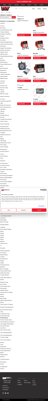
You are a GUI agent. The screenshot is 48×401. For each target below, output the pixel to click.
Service (23, 4)
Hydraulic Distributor (5, 50)
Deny (9, 210)
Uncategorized (3, 366)
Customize (23, 210)
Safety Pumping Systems (6, 300)
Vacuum (2, 368)
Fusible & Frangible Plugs (6, 42)
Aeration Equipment (5, 250)
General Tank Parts (4, 96)
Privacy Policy (5, 387)
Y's (1, 245)
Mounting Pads (3, 62)
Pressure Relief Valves (5, 271)
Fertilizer (2, 83)
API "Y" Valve (3, 167)
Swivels (2, 302)
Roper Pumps (3, 298)
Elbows (2, 231)
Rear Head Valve (4, 68)
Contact (41, 4)
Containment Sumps (5, 313)
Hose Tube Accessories (5, 107)
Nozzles (2, 296)
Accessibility (5, 389)
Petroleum (2, 160)
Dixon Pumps (3, 284)
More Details (21, 35)
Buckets (2, 342)
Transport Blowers (4, 275)
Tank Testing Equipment (6, 332)
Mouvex (2, 294)
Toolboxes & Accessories (6, 119)
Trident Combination (5, 74)
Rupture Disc (3, 70)
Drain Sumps (3, 179)
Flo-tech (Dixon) (4, 156)
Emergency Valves (4, 38)
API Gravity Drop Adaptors (6, 175)
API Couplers (3, 362)
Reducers (2, 241)
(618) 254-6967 (7, 382)
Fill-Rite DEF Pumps (5, 315)
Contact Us (5, 385)
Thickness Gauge (4, 337)
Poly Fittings (3, 140)
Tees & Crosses (3, 243)
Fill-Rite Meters (4, 318)
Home (4, 4)
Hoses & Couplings (4, 124)
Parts (10, 4)
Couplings (2, 132)
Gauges (2, 263)
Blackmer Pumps (4, 282)
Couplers (2, 256)
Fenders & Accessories (5, 105)
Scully (1, 158)
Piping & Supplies (4, 224)
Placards (2, 113)
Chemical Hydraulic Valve (6, 30)
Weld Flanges (3, 220)
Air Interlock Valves (4, 165)
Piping (1, 239)
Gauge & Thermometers (6, 48)
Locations (19, 384)
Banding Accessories (5, 128)
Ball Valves (2, 28)
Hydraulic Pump (4, 52)
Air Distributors (4, 163)
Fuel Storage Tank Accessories (7, 322)
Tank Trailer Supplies (5, 340)
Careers (19, 382)
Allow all (39, 210)
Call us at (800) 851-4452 (24, 1)
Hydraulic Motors (4, 290)
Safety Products (4, 354)
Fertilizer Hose (3, 85)
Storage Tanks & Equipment (6, 307)
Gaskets (2, 187)
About (18, 380)
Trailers (29, 4)
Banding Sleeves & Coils (6, 130)
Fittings (2, 89)
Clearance (2, 81)
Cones (1, 344)
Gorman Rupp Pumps (5, 286)
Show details (41, 206)
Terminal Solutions (4, 359)
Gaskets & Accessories (5, 134)
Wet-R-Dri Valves (4, 93)
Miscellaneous (3, 149)
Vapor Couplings (4, 146)
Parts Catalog (27, 382)
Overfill (2, 364)
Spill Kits (2, 356)
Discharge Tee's (4, 258)
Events (25, 380)
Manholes (2, 60)
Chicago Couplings (4, 32)
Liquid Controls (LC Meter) (6, 292)
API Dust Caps (3, 173)
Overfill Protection (4, 151)
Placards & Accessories (5, 348)
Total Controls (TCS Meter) (6, 304)
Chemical (2, 23)
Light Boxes (3, 109)
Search (13, 17)
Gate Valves (3, 46)
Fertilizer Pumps (4, 87)
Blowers (17, 4)
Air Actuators (3, 252)
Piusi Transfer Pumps (5, 330)
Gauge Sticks (3, 346)
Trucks (35, 4)
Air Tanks (2, 99)
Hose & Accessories (4, 265)
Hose (1, 136)
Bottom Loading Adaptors (6, 177)
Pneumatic (2, 248)
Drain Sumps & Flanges (5, 229)
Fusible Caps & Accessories (6, 44)
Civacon (2, 154)
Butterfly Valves (4, 254)
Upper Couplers (4, 121)
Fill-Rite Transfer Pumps (6, 320)
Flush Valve (3, 40)
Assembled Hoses (4, 126)
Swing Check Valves (5, 273)
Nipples (2, 138)
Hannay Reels (3, 288)
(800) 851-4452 (7, 380)
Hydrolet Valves (4, 54)
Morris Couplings (4, 269)
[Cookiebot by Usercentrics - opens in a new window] (41, 190)
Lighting (2, 91)
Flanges (2, 233)
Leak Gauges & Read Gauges (7, 324)
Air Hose (2, 26)
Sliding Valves (3, 72)
